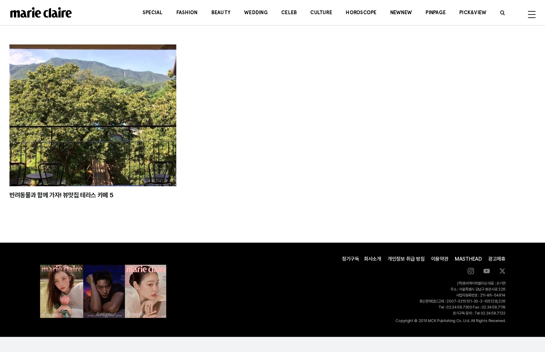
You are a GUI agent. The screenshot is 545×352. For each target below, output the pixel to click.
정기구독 (350, 259)
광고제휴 (497, 259)
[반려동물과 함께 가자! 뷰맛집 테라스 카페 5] (92, 115)
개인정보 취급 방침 (406, 259)
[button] (502, 12)
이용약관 (439, 259)
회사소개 (372, 259)
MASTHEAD (468, 259)
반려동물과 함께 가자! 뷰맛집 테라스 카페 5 (61, 195)
